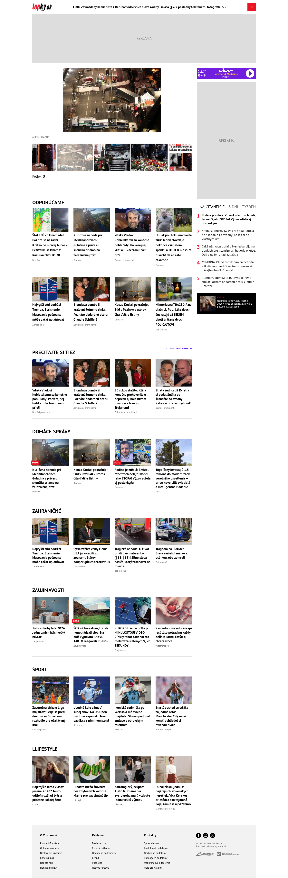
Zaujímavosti (48, 590)
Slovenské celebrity (165, 808)
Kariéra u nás (47, 858)
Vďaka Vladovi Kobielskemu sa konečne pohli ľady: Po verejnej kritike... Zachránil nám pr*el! (49, 399)
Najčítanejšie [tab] (212, 206)
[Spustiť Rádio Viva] (226, 70)
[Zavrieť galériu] (251, 7)
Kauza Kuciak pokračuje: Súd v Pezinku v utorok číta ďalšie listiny (90, 474)
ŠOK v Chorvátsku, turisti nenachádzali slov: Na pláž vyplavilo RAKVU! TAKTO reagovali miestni (91, 634)
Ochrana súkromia (49, 848)
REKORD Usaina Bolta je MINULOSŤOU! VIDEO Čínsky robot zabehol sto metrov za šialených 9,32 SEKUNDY (132, 637)
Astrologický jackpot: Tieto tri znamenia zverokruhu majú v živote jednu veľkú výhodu (132, 793)
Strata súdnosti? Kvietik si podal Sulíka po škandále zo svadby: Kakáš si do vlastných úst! (173, 396)
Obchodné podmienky (104, 853)
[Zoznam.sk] (206, 855)
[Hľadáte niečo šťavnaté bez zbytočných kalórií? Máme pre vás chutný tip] (91, 769)
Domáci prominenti (41, 412)
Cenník (95, 858)
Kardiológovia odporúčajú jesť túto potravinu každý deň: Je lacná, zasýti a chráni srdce (174, 634)
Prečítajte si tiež (53, 352)
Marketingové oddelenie (157, 863)
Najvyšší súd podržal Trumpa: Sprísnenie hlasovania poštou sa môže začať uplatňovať (48, 555)
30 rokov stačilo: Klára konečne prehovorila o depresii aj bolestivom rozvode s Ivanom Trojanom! (130, 399)
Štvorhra (77, 725)
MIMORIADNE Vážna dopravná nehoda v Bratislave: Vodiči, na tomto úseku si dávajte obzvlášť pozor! (228, 266)
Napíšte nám (46, 863)
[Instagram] (205, 835)
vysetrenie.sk (162, 645)
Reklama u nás (99, 843)
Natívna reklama (100, 867)
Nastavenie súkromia (51, 853)
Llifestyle (45, 749)
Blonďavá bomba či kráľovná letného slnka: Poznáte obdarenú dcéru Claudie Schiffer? (90, 396)
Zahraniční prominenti (84, 407)
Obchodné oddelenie (155, 853)
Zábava (118, 804)
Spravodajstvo (151, 843)
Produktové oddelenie (156, 848)
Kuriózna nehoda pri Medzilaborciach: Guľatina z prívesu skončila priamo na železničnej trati (46, 478)
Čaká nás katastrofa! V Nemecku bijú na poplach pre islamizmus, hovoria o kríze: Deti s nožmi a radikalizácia (229, 250)
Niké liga (119, 729)
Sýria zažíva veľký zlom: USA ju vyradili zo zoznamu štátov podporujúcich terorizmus (91, 555)
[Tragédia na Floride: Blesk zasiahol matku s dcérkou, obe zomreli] (174, 531)
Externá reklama (101, 848)
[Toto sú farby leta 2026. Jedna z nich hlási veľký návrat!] (50, 610)
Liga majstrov (39, 729)
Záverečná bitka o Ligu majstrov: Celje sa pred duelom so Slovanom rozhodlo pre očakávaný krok (48, 716)
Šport (39, 669)
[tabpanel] (226, 250)
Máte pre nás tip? (153, 867)
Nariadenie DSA (48, 867)
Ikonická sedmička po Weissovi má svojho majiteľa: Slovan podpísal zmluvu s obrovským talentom (132, 716)
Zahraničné (46, 511)
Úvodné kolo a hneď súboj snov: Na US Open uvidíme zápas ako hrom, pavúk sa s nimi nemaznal (91, 714)
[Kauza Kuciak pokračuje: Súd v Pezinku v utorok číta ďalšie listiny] (91, 452)
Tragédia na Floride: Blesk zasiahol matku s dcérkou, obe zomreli (171, 553)
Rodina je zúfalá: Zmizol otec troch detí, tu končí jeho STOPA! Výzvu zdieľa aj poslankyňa (132, 476)
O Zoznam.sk (48, 835)
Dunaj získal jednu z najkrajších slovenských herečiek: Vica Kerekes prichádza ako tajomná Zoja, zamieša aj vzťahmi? (173, 795)
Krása (35, 804)
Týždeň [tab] (249, 206)
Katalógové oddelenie (156, 858)
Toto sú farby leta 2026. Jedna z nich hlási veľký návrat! (49, 632)
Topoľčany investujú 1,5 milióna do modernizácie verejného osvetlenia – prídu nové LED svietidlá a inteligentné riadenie (173, 478)
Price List (97, 863)
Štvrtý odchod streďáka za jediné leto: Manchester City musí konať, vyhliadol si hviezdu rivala (172, 716)
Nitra (158, 491)
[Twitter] (212, 835)
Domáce (36, 491)
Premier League (163, 729)
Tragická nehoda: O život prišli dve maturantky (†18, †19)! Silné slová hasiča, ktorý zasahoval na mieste (132, 557)
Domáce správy (51, 431)
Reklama (98, 835)
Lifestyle (77, 800)
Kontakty (150, 835)
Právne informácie (49, 843)
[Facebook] (198, 835)
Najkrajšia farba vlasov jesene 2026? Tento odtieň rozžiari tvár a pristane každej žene (47, 793)
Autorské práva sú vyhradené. (211, 846)
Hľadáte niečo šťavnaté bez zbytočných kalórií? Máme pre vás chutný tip (90, 791)
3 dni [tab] (233, 206)
